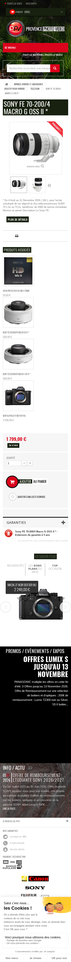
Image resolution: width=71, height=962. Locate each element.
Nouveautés (15, 565)
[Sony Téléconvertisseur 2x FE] (18, 312)
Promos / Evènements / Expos (35, 650)
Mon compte (31, 3)
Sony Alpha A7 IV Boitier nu (14, 415)
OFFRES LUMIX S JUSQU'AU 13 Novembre (45, 666)
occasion (55, 567)
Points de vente (14, 3)
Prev (5, 607)
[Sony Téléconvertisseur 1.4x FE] (18, 354)
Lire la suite (9, 808)
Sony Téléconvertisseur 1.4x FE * (17, 374)
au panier (33, 481)
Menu (12, 47)
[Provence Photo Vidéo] (35, 28)
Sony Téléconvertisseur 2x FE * (16, 332)
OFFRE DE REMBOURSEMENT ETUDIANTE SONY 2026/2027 (38, 777)
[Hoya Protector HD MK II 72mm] (18, 271)
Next (65, 607)
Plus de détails (17, 219)
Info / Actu (14, 767)
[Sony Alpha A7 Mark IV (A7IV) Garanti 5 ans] (18, 395)
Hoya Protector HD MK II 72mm (16, 290)
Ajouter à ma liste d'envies (31, 497)
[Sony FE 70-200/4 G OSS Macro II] (18, 185)
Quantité (10, 457)
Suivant (49, 185)
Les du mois (35, 569)
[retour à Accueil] (6, 84)
